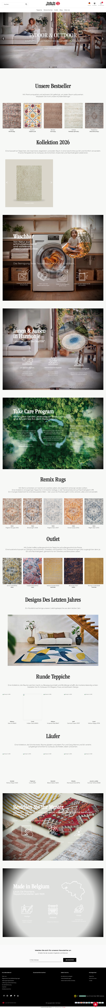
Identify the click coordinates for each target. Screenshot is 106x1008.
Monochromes (48, 10)
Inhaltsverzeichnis (6, 989)
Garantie (4, 986)
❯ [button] (102, 38)
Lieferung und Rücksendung (9, 982)
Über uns (67, 10)
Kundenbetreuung (6, 984)
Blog (61, 10)
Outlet (56, 10)
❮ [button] (3, 38)
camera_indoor (95, 1004)
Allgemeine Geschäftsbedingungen (11, 978)
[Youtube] (17, 995)
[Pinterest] (14, 995)
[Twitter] (11, 995)
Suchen (26, 4)
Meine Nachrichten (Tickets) (68, 980)
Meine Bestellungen (66, 978)
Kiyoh (64, 1007)
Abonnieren (69, 960)
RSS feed (57, 1003)
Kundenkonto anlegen (66, 976)
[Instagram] (7, 995)
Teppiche (39, 10)
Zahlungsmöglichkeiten (8, 980)
